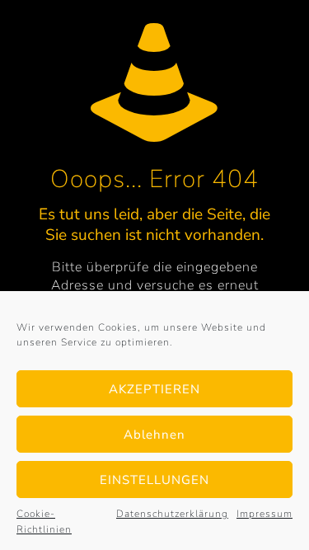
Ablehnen (154, 434)
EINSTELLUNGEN (154, 480)
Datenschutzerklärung (172, 513)
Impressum (264, 513)
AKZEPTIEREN (154, 389)
